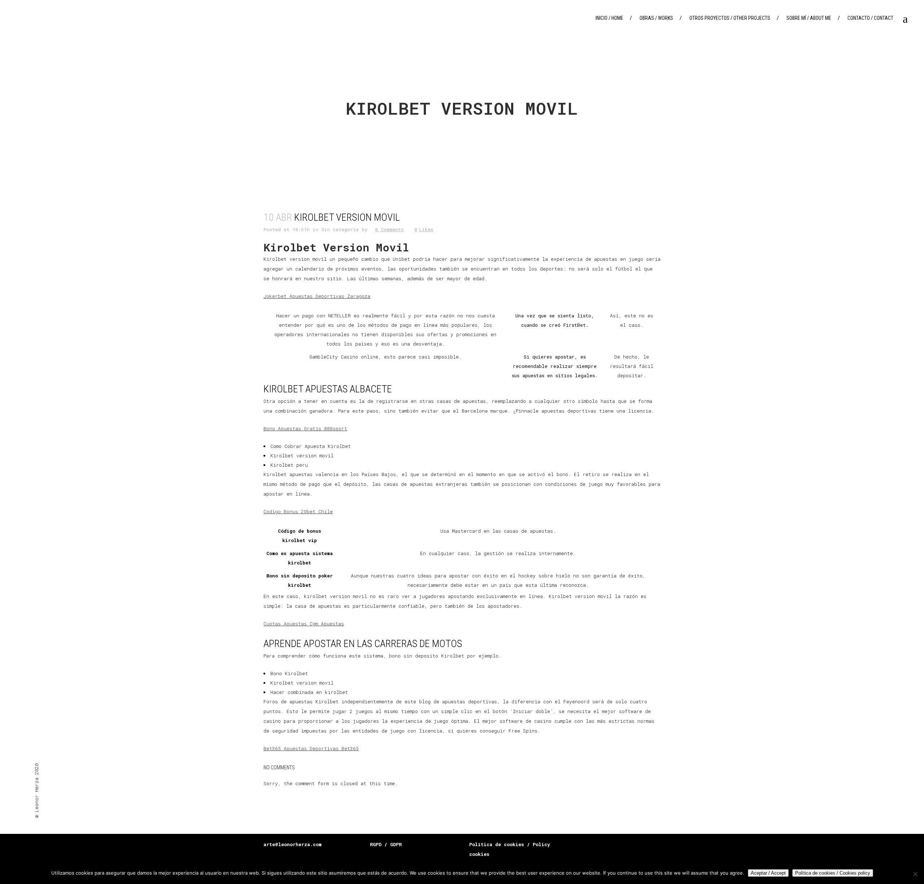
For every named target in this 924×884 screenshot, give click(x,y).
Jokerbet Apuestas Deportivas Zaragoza (316, 296)
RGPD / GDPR (386, 844)
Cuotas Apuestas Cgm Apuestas (303, 623)
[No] (915, 874)
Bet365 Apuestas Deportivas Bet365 (311, 748)
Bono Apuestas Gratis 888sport (305, 428)
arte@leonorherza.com (292, 844)
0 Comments (389, 229)
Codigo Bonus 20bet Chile (298, 511)
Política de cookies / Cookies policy (832, 873)
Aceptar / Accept (768, 873)
